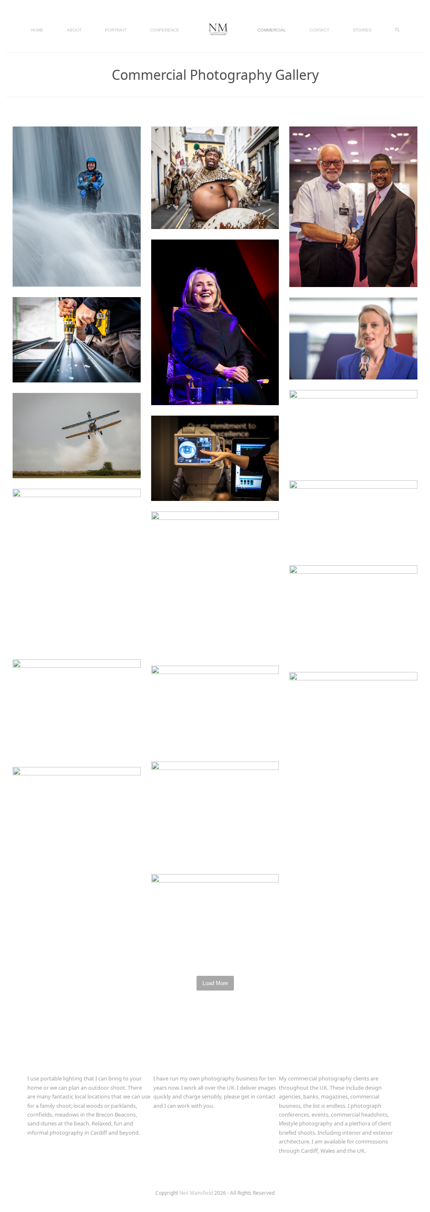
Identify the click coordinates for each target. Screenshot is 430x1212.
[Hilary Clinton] (215, 321)
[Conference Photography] (215, 582)
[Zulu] (215, 177)
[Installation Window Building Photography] (77, 339)
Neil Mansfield (196, 1192)
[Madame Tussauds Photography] (353, 429)
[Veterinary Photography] (77, 568)
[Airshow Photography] (77, 435)
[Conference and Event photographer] (353, 338)
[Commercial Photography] (353, 517)
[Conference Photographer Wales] (353, 206)
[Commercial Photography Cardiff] (215, 457)
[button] (397, 29)
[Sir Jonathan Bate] (77, 707)
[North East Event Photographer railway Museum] (353, 712)
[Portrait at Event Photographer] (215, 707)
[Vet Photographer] (215, 812)
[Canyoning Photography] (77, 206)
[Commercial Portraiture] (77, 808)
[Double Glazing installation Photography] (353, 613)
